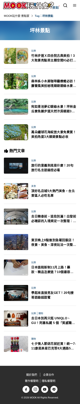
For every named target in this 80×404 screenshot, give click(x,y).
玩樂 (33, 51)
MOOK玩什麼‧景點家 (16, 15)
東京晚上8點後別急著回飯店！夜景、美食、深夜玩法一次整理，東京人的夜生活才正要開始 (53, 242)
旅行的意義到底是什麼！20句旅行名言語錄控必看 (52, 168)
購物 (40, 313)
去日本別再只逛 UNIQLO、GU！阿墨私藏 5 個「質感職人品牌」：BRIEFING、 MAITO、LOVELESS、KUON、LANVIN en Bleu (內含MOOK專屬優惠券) (53, 321)
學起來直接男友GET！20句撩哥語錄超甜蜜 (52, 295)
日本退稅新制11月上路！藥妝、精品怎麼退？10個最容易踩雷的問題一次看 (52, 270)
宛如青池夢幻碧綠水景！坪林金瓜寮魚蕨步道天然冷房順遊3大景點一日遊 (53, 109)
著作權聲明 (31, 380)
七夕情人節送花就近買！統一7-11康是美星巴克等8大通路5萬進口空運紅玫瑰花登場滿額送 (53, 346)
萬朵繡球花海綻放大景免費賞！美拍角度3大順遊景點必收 (53, 134)
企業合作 (48, 374)
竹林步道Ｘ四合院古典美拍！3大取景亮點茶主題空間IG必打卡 (53, 58)
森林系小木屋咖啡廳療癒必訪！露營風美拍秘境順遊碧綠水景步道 (53, 83)
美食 (33, 186)
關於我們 (31, 374)
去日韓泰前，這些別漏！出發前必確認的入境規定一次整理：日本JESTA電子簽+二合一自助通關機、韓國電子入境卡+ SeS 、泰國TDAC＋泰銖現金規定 (53, 219)
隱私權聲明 (48, 380)
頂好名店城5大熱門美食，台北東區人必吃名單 (53, 193)
